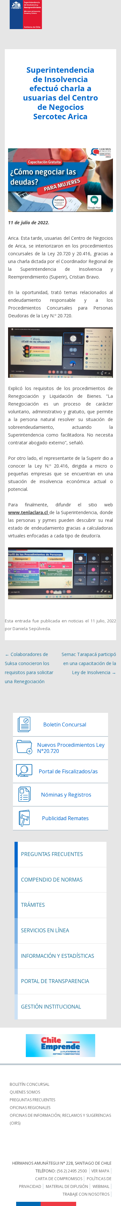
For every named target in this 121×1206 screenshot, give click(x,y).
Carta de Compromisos (58, 1178)
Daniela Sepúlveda (31, 628)
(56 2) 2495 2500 (72, 1171)
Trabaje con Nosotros (86, 1194)
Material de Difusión (67, 1186)
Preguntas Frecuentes (32, 1100)
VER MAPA (100, 1171)
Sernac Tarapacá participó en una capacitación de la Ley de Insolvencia (89, 663)
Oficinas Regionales (30, 1107)
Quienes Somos (25, 1092)
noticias (76, 621)
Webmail (101, 1186)
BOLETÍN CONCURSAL (29, 1084)
